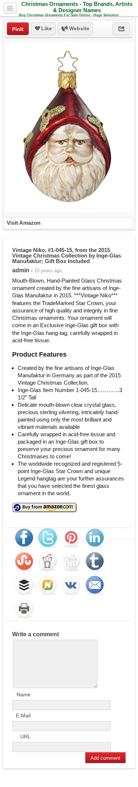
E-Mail (23, 715)
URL (25, 736)
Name (24, 694)
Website (78, 28)
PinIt (18, 29)
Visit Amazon (23, 223)
